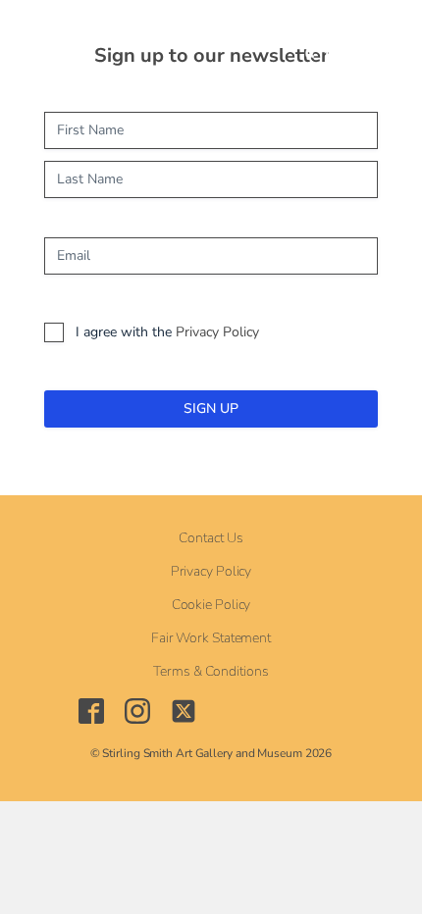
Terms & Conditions (210, 672)
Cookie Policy (211, 605)
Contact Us (210, 538)
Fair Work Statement (211, 638)
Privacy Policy (217, 332)
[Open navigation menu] (167, 39)
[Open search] (213, 39)
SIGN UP (211, 408)
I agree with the (167, 332)
